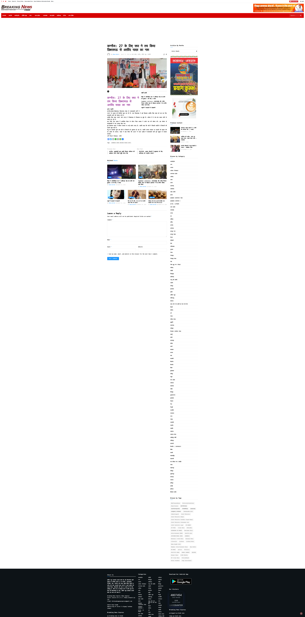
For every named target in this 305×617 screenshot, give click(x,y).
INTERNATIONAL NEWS (177, 536)
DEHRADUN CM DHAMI (176, 530)
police (180, 549)
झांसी (171, 291)
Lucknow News (190, 541)
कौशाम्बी (171, 240)
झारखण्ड (172, 288)
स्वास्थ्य (171, 479)
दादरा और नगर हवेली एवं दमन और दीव (179, 304)
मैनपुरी (171, 407)
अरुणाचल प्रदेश (173, 173)
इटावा (171, 194)
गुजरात (171, 249)
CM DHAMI (188, 525)
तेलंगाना (171, 301)
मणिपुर (171, 373)
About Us (14, 1)
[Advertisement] (152, 30)
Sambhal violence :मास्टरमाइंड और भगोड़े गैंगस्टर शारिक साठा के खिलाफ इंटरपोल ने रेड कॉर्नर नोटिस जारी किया (154, 103)
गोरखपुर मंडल (173, 258)
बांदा (171, 355)
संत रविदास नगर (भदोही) (176, 461)
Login (302, 1)
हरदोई (171, 486)
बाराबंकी (171, 358)
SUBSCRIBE (294, 1)
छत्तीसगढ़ (59, 15)
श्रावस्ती (172, 458)
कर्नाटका (172, 228)
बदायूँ (171, 334)
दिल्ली (171, 307)
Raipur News (174, 555)
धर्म (171, 313)
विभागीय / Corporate (175, 446)
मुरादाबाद (172, 398)
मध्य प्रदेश (52, 15)
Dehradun (189, 527)
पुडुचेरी (171, 322)
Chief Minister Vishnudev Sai (180, 522)
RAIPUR (194, 552)
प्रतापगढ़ (172, 325)
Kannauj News (189, 538)
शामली (171, 452)
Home (9, 1)
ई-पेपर (64, 15)
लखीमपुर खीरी (173, 437)
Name (109, 239)
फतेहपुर (171, 328)
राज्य (30, 15)
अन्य (171, 164)
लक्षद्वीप (171, 428)
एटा (171, 216)
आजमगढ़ (172, 185)
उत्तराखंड (45, 15)
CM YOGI (173, 527)
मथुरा (171, 376)
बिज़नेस (171, 361)
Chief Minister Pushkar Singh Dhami (182, 519)
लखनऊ (171, 431)
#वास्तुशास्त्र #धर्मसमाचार (176, 511)
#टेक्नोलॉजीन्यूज (185, 508)
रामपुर (171, 419)
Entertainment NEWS (177, 533)
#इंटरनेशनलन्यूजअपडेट (175, 508)
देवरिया (171, 310)
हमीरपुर (171, 483)
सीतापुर (171, 470)
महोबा (171, 388)
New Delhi (193, 546)
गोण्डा (171, 252)
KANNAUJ (187, 536)
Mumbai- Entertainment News (179, 546)
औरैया (171, 222)
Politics (186, 549)
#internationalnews (188, 503)
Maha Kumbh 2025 (176, 544)
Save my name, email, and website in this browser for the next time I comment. (133, 254)
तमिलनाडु (172, 297)
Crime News (181, 527)
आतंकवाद (172, 188)
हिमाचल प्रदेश (173, 492)
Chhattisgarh (175, 514)
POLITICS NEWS (175, 552)
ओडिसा (171, 219)
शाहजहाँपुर (172, 455)
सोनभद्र (172, 476)
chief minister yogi (177, 525)
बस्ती (171, 346)
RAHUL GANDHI (186, 552)
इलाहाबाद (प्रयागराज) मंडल (176, 197)
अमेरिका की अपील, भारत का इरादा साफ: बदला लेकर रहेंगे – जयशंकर (188, 138)
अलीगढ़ (171, 176)
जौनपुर (171, 285)
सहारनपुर (172, 467)
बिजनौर (171, 364)
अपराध (110, 177)
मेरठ (171, 404)
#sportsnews (174, 506)
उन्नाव (171, 213)
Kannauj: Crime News (177, 538)
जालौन (171, 282)
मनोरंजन (172, 382)
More (52, 1)
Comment (110, 220)
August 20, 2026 (121, 203)
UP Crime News (175, 557)
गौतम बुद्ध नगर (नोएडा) (175, 264)
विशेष (171, 449)
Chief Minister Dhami (177, 516)
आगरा (171, 182)
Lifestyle (174, 541)
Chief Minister (185, 514)
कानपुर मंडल (173, 234)
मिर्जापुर (171, 392)
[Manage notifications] (301, 613)
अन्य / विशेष (70, 15)
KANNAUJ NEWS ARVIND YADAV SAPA (121, 142)
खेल (171, 243)
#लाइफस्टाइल (192, 508)
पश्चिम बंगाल (173, 319)
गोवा (171, 261)
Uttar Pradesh (175, 560)
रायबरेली (172, 422)
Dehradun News (188, 530)
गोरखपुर (172, 255)
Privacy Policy (20, 1)
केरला (171, 237)
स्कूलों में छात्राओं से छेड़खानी (148, 107)
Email (109, 247)
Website (140, 246)
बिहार (171, 367)
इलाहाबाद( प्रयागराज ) (175, 201)
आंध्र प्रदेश (172, 191)
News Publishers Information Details (42, 1)
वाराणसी (172, 443)
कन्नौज (139, 54)
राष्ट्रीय (10, 15)
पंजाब (171, 316)
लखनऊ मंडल (173, 434)
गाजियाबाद (172, 246)
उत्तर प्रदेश (37, 15)
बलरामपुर (172, 340)
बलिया (171, 343)
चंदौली (171, 270)
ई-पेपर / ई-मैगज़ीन (174, 204)
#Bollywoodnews (175, 503)
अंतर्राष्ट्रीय (16, 15)
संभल (171, 464)
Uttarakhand (185, 557)
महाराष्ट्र (172, 385)
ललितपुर (172, 440)
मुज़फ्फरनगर (172, 395)
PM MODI (173, 549)
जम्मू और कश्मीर (173, 279)
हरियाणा (171, 489)
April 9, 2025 (125, 54)
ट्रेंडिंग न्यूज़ (24, 15)
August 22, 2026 (121, 184)
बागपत (171, 352)
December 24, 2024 (187, 149)
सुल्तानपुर (172, 473)
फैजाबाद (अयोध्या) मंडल (175, 331)
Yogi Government (186, 560)
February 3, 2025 (186, 131)
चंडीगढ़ (171, 267)
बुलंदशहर (172, 370)
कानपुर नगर (172, 231)
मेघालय (171, 401)
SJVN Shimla (184, 555)
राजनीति (149, 54)
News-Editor (112, 184)
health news (188, 533)
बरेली (171, 337)
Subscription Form (28, 1)
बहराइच (171, 349)
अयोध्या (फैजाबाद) (174, 170)
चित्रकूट (172, 273)
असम (171, 179)
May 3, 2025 (185, 142)
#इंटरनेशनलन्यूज (184, 506)
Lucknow (181, 541)
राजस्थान (172, 413)
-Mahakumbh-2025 (188, 511)
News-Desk (116, 54)
